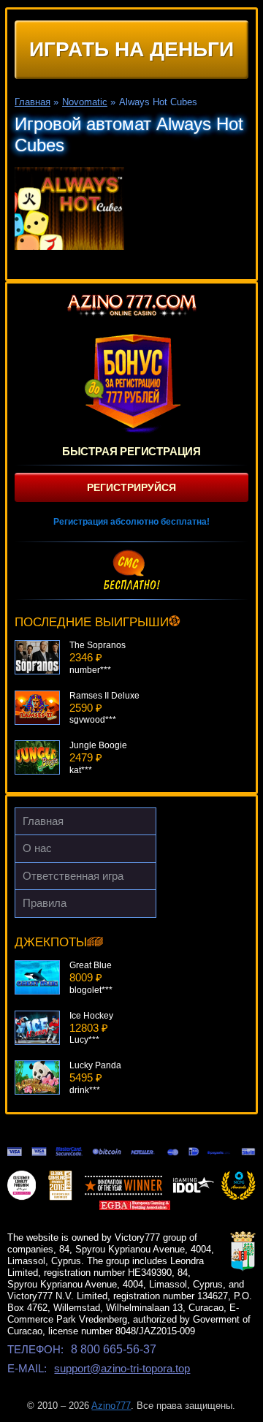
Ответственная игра (73, 876)
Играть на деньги (131, 49)
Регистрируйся (131, 487)
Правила (44, 903)
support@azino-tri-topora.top (122, 1368)
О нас (37, 848)
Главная (43, 821)
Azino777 (111, 1405)
